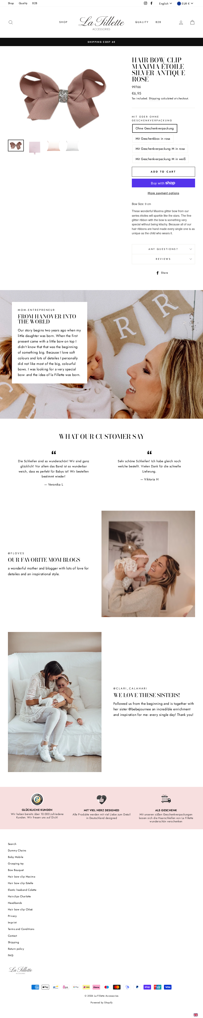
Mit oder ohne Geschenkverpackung (152, 118)
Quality (23, 3)
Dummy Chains (17, 850)
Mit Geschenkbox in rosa (153, 138)
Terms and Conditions (21, 929)
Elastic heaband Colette (22, 890)
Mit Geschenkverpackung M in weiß (161, 159)
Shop (11, 3)
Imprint (12, 922)
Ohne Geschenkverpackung (155, 128)
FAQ (10, 955)
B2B (34, 3)
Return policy (16, 949)
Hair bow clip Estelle (20, 883)
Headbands (15, 903)
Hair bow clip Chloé (20, 909)
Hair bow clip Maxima (21, 877)
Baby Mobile (15, 857)
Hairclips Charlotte (19, 896)
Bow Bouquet (16, 870)
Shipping (154, 98)
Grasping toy (16, 863)
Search (12, 844)
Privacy (12, 916)
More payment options (163, 193)
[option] (101, 42)
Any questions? (163, 249)
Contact (12, 936)
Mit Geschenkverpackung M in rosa (160, 148)
